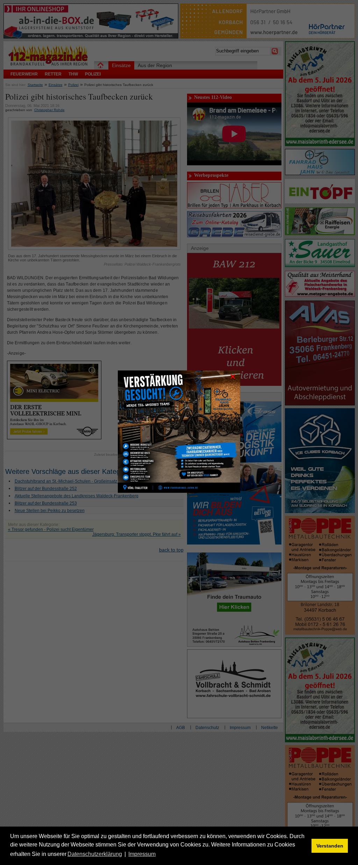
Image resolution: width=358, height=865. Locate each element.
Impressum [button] (142, 854)
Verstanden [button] (329, 846)
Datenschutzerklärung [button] (94, 854)
